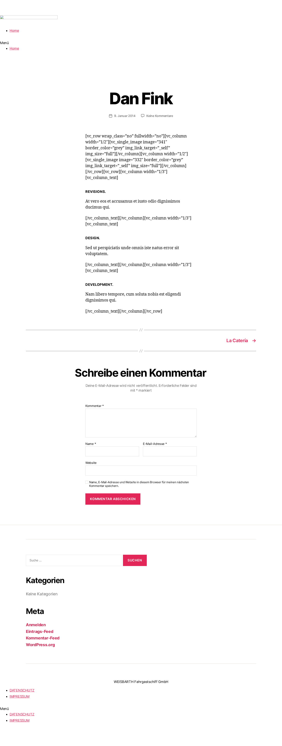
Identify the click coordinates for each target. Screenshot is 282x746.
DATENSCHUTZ (22, 690)
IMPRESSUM (20, 696)
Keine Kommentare (159, 116)
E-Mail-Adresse (155, 444)
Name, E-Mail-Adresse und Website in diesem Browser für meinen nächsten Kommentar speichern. (139, 484)
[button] (141, 43)
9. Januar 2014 (124, 116)
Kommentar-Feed (42, 638)
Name (90, 444)
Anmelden (36, 624)
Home (14, 31)
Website (90, 463)
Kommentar (94, 406)
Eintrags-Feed (39, 631)
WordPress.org (40, 644)
